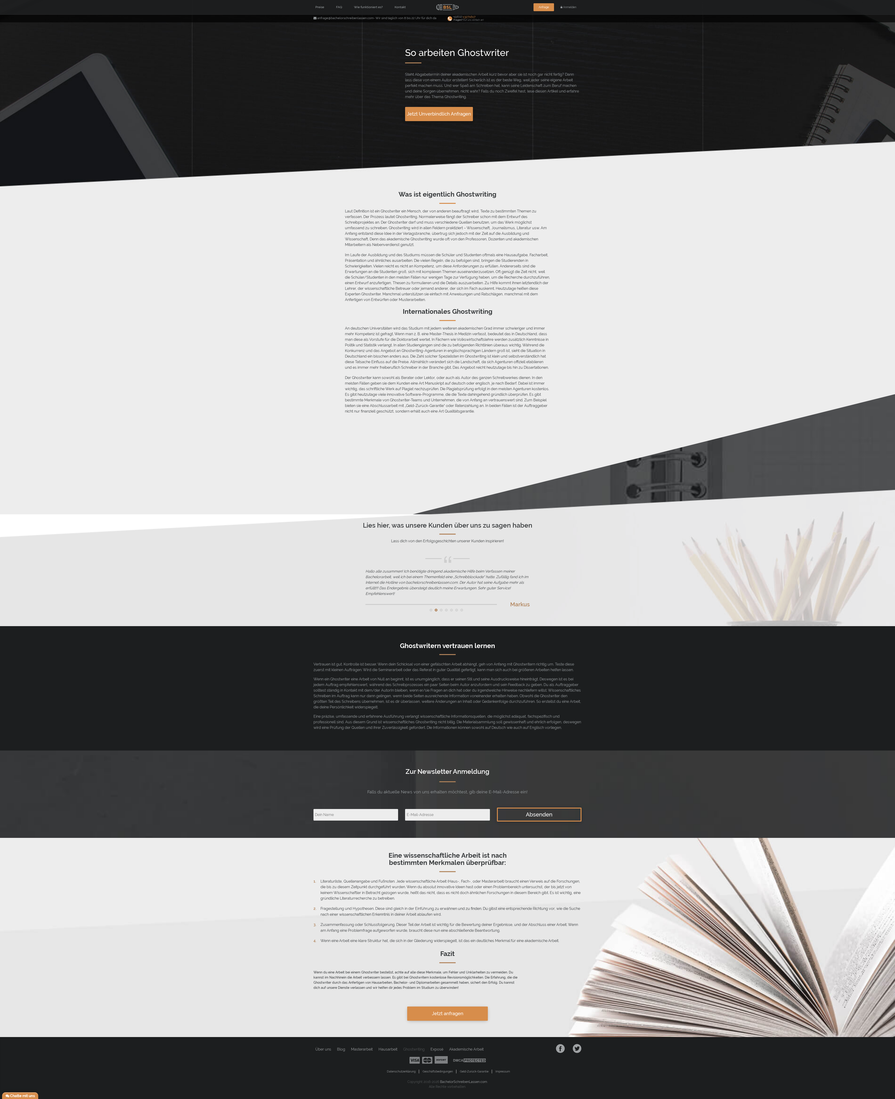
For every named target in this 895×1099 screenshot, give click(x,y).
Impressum (503, 1071)
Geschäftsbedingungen (438, 1071)
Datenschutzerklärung (401, 1071)
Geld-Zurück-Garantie (474, 1071)
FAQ (339, 7)
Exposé (436, 1049)
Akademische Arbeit (466, 1049)
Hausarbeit (388, 1049)
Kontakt (400, 7)
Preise (319, 7)
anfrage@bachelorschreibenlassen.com (345, 18)
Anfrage (544, 7)
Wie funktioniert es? (368, 7)
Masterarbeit (362, 1049)
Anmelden (569, 7)
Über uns (323, 1049)
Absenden (539, 814)
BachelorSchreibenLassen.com (463, 1082)
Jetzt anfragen (447, 1013)
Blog (341, 1049)
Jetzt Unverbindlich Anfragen (439, 114)
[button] (431, 610)
